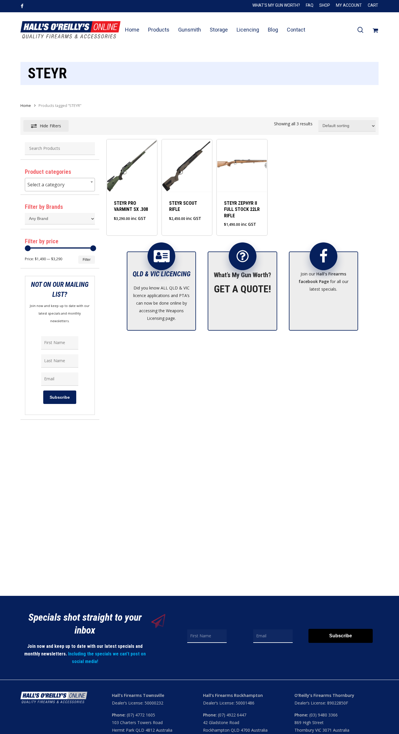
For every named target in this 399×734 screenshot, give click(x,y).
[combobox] (60, 184)
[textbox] (60, 184)
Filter (87, 260)
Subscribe (60, 397)
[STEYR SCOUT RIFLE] (187, 165)
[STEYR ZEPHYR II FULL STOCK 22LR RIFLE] (242, 165)
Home (25, 105)
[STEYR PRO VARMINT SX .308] (132, 165)
